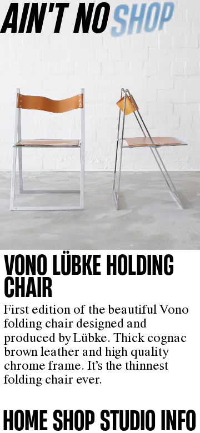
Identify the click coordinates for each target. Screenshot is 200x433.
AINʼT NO (55, 17)
